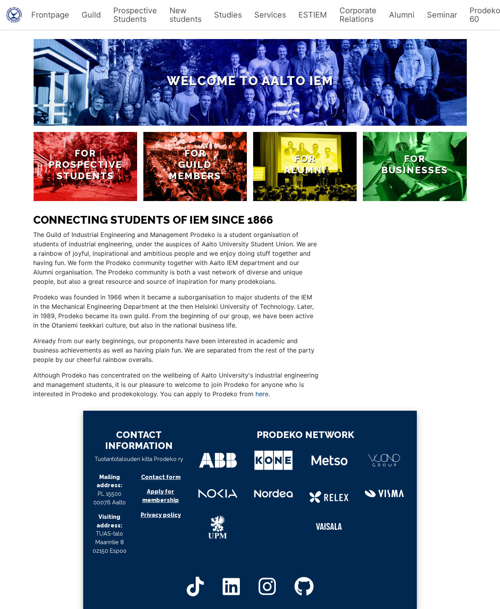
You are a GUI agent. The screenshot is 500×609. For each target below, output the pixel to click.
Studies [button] (228, 15)
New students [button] (186, 15)
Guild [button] (91, 15)
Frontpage (50, 15)
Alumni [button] (401, 15)
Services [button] (270, 15)
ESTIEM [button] (312, 15)
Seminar (442, 15)
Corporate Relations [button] (358, 15)
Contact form (160, 477)
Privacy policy (161, 514)
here (261, 394)
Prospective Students (135, 15)
